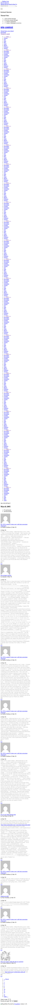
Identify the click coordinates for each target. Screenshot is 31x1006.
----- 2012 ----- (7, 297)
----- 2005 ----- (7, 430)
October (6, 54)
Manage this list (5, 4)
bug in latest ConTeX (6, 575)
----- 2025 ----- (7, 50)
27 (4, 995)
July (5, 39)
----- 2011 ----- (7, 316)
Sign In (3, 2)
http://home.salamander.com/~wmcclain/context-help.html (15, 825)
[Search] (16, 6)
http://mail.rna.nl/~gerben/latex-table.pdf (15, 972)
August (5, 38)
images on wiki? (5, 896)
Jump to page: (4, 999)
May (5, 42)
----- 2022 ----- (7, 107)
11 (4, 990)
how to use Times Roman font (8, 814)
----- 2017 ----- (7, 202)
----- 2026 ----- (7, 36)
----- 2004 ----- (7, 449)
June (5, 41)
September (6, 55)
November (6, 52)
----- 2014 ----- (7, 259)
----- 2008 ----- (7, 373)
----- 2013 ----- (7, 278)
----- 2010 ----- (7, 335)
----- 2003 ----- (7, 468)
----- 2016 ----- (7, 221)
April (5, 44)
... (4, 982)
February (6, 47)
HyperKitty (17, 1004)
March (5, 45)
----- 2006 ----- (7, 411)
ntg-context (7, 27)
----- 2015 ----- (7, 240)
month (5, 34)
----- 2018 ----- (7, 183)
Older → (6, 996)
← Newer (6, 979)
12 (4, 992)
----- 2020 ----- (7, 145)
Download (3, 32)
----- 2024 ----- (7, 69)
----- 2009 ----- (7, 354)
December (6, 51)
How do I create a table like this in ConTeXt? (12, 961)
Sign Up (7, 2)
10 (4, 989)
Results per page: (5, 1001)
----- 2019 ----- (7, 164)
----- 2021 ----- (7, 126)
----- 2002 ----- (7, 487)
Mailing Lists (5, 1)
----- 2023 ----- (7, 88)
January (6, 48)
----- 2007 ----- (7, 392)
